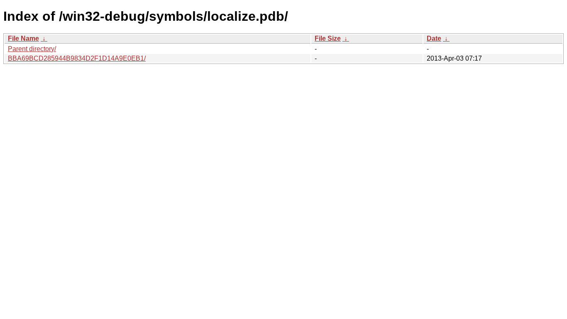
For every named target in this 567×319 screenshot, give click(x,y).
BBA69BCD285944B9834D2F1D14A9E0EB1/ (77, 58)
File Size (328, 38)
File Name (23, 38)
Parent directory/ (32, 48)
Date (434, 38)
